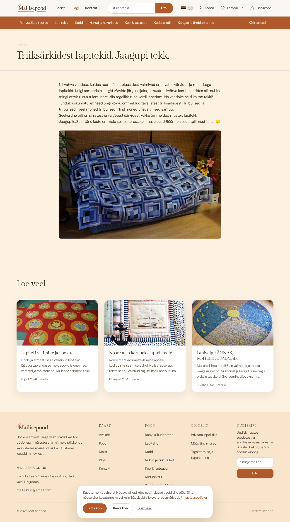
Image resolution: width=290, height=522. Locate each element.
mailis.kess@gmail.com (34, 490)
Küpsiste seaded (261, 511)
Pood (102, 443)
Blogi (75, 8)
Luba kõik (94, 508)
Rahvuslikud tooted (34, 22)
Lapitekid (61, 22)
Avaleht (104, 435)
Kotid (79, 22)
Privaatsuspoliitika (204, 435)
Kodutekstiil (162, 22)
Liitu (255, 473)
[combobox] (132, 8)
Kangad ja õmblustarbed (196, 22)
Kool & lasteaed (136, 22)
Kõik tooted (257, 22)
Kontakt (91, 8)
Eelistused (144, 508)
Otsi (164, 8)
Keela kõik (120, 508)
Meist (60, 8)
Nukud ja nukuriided (103, 22)
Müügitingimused (204, 443)
